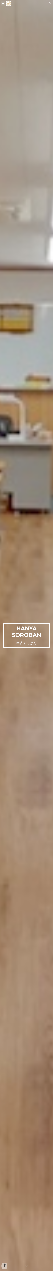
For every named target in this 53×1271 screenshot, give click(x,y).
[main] (27, 635)
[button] (3, 3)
